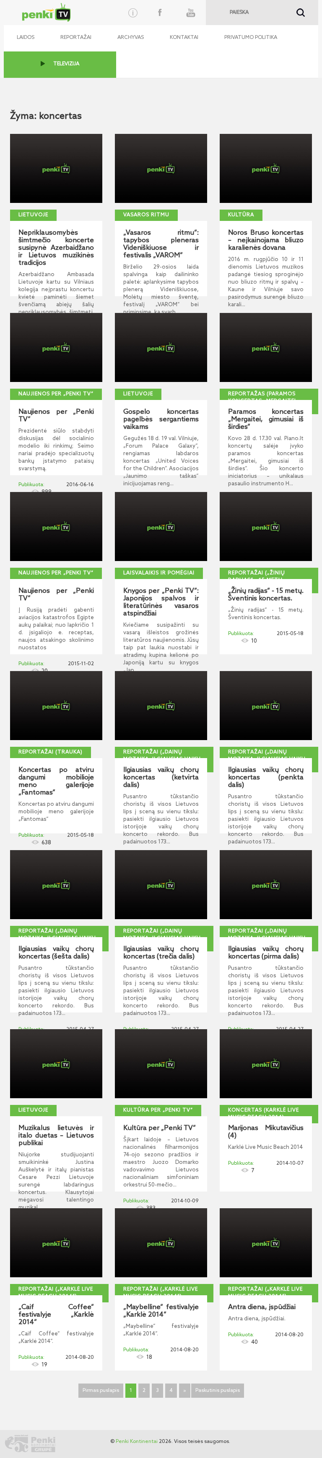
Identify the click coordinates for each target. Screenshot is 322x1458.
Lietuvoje (33, 215)
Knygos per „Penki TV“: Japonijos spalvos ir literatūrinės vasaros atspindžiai (161, 602)
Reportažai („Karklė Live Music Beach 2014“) (55, 1292)
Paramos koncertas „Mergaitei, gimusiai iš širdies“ (266, 419)
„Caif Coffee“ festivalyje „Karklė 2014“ (56, 1315)
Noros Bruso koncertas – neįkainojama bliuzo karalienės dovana (266, 240)
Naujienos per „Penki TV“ (55, 394)
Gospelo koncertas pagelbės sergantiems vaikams (161, 419)
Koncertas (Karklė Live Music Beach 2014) (263, 1113)
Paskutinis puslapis (217, 1391)
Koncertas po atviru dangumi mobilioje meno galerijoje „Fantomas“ (56, 781)
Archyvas (130, 38)
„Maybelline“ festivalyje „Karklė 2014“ (161, 1311)
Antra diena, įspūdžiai (262, 1307)
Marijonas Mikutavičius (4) (266, 1132)
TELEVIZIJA (66, 64)
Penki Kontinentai (137, 1442)
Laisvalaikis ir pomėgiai (159, 573)
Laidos (25, 38)
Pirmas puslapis (101, 1391)
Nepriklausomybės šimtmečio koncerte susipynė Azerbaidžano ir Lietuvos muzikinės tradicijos (56, 248)
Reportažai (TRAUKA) (50, 752)
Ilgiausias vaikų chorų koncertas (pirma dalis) (266, 953)
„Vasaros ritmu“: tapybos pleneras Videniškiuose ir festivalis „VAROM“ (161, 244)
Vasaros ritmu (146, 215)
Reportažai (75, 38)
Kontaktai (184, 38)
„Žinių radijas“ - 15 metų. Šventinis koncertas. (266, 594)
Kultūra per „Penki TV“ (158, 1110)
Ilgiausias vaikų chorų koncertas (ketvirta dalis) (161, 777)
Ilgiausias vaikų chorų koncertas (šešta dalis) (56, 953)
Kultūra (241, 215)
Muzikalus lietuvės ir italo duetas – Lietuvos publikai (56, 1136)
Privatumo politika (250, 38)
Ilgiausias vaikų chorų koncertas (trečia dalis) (161, 953)
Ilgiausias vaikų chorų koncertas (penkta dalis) (266, 777)
